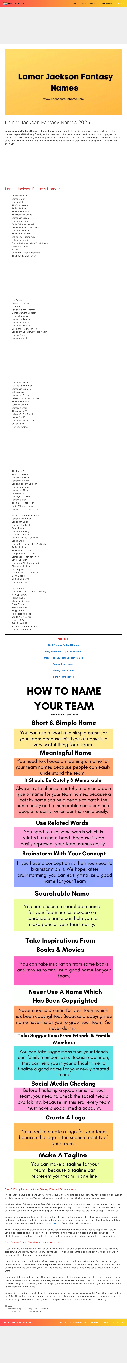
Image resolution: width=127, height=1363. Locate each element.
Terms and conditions (77, 1322)
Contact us (61, 1322)
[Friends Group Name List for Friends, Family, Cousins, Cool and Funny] (14, 3)
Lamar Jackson (53, 1223)
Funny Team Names (63, 677)
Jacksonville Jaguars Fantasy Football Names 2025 (29, 1309)
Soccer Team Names (63, 664)
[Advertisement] (63, 25)
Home (73, 3)
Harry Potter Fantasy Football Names (63, 651)
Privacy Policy (108, 1322)
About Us (120, 1322)
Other (119, 3)
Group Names (87, 3)
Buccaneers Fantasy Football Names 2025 (25, 1311)
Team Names (106, 3)
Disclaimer (94, 1322)
